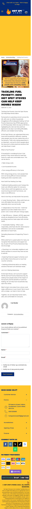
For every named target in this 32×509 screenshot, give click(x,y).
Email (3, 357)
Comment (5, 333)
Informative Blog (10, 57)
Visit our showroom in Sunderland (15, 26)
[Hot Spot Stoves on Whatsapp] (15, 449)
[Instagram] (10, 444)
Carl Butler (14, 303)
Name (3, 350)
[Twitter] (15, 444)
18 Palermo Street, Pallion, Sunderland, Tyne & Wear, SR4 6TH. (17, 406)
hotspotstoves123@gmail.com (19, 416)
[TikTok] (20, 444)
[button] (25, 12)
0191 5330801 (13, 411)
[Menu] (3, 11)
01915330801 (15, 21)
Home (2, 57)
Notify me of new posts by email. (13, 369)
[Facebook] (5, 444)
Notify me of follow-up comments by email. (15, 366)
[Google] (25, 444)
